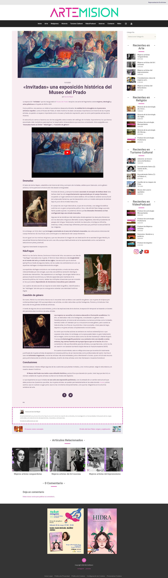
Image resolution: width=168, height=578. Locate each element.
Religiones (55, 24)
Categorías (130, 32)
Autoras (102, 24)
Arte (46, 24)
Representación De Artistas (157, 2)
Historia (64, 24)
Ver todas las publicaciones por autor (29, 421)
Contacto (111, 24)
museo (102, 382)
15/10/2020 (67, 82)
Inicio (40, 24)
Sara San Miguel (68, 97)
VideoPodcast (90, 24)
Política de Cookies (78, 576)
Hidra (119, 24)
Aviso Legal (48, 576)
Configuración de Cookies (96, 576)
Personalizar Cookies (114, 576)
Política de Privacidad (62, 576)
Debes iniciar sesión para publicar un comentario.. (39, 496)
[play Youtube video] (67, 152)
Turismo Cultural (76, 24)
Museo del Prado (62, 102)
